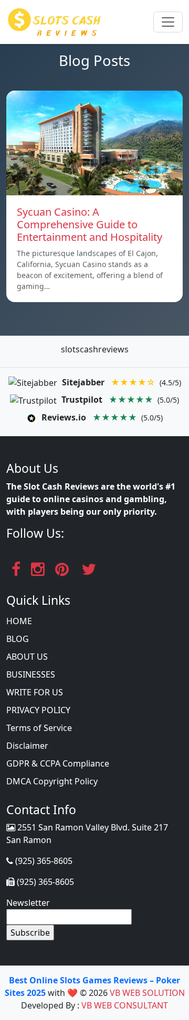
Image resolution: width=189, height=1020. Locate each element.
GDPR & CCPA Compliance (57, 763)
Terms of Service (39, 728)
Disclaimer (27, 745)
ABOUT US (27, 656)
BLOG (17, 639)
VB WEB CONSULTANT (124, 1005)
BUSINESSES (30, 674)
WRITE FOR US (34, 692)
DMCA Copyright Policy (52, 781)
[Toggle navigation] (168, 22)
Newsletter (28, 902)
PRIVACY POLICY (38, 710)
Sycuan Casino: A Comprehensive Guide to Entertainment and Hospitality (89, 224)
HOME (19, 621)
